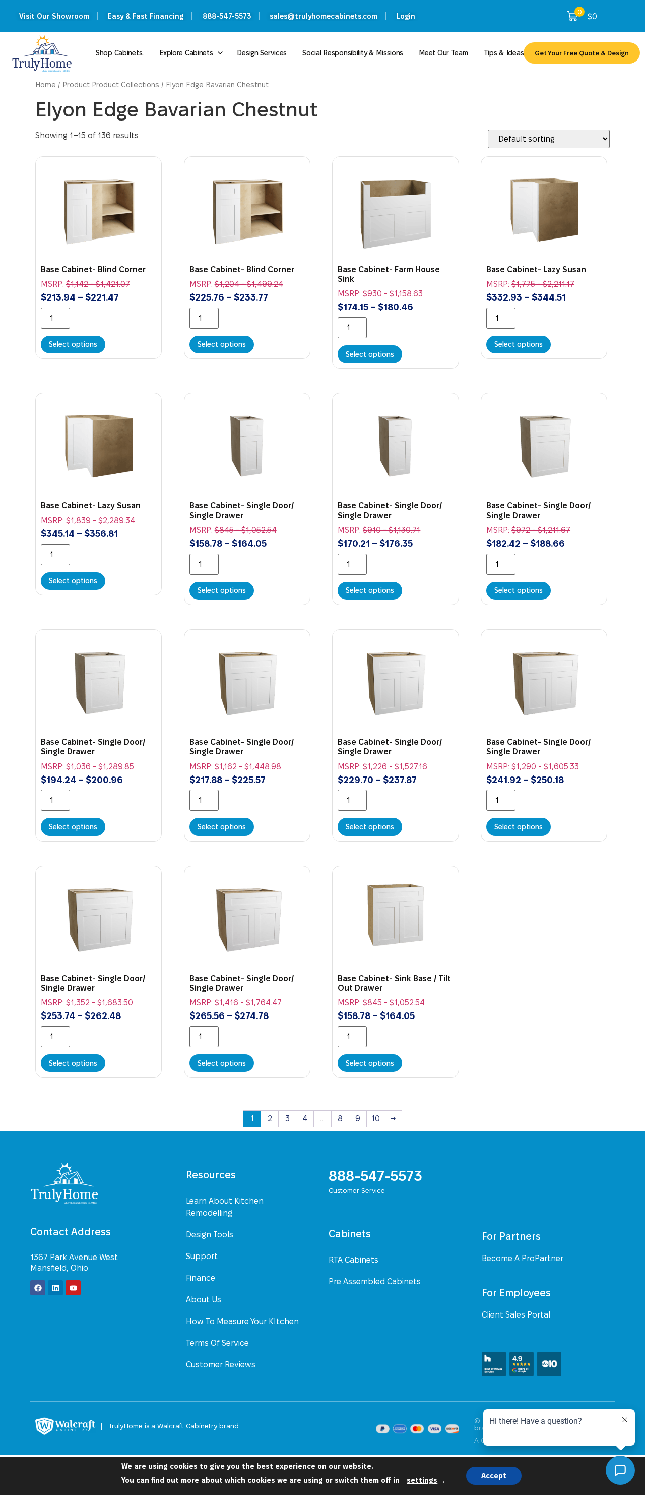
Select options (73, 344)
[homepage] (81, 1183)
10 (375, 1118)
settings (422, 1480)
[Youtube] (73, 1287)
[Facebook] (37, 1287)
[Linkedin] (55, 1287)
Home (45, 85)
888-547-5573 (375, 1175)
